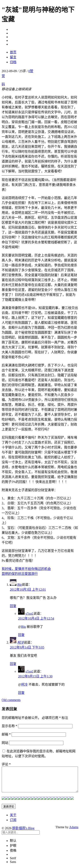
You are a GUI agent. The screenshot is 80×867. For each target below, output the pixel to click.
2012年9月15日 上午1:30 (35, 676)
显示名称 (9, 726)
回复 (13, 606)
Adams (73, 827)
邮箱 (6, 734)
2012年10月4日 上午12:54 (36, 618)
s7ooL (29, 613)
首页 (13, 52)
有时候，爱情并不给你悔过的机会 (26, 569)
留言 (13, 57)
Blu (19, 584)
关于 (13, 815)
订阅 (13, 820)
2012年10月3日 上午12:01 (28, 589)
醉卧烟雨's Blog (23, 828)
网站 (5, 743)
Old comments (11, 700)
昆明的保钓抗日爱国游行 (20, 573)
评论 (6, 764)
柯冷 (20, 642)
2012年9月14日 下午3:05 (27, 647)
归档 (13, 62)
